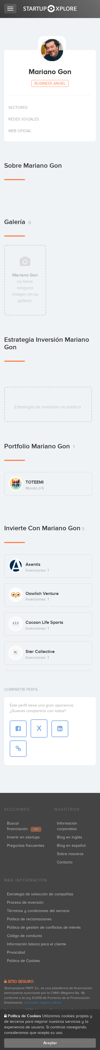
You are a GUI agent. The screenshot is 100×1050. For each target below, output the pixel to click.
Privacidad (16, 952)
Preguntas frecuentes (25, 845)
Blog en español (71, 845)
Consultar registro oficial (42, 1002)
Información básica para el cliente (36, 944)
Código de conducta (24, 936)
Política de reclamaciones (29, 919)
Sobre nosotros (70, 854)
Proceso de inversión (25, 902)
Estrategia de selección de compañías (40, 894)
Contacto (64, 862)
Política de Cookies (23, 961)
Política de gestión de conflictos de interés (44, 927)
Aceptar (50, 1043)
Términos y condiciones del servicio (38, 911)
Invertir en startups (23, 837)
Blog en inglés (69, 837)
